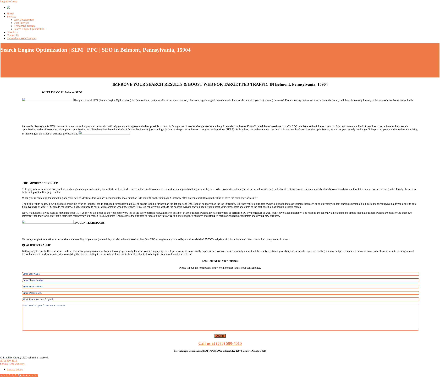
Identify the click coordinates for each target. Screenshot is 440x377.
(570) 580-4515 (8, 360)
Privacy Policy (15, 369)
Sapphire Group (8, 1)
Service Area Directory (12, 363)
